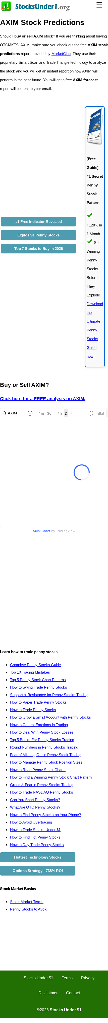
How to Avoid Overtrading (31, 822)
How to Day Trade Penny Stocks (37, 845)
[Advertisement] (54, 588)
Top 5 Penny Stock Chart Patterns (38, 680)
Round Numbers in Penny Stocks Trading (44, 747)
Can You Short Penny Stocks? (35, 800)
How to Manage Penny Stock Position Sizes (46, 762)
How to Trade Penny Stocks (33, 710)
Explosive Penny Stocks (38, 235)
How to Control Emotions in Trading (39, 725)
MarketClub (61, 53)
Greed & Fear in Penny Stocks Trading (41, 785)
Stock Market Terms (26, 902)
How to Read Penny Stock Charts (38, 770)
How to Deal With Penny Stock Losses (42, 732)
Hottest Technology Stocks (37, 857)
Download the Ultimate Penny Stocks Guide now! (95, 330)
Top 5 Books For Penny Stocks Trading (42, 740)
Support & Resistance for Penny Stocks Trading (49, 695)
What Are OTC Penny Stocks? (35, 807)
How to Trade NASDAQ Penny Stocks (41, 792)
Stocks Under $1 (38, 978)
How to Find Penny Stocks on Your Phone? (45, 815)
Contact (73, 993)
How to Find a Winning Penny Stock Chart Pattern (51, 777)
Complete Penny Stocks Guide (35, 665)
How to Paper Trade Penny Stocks (38, 702)
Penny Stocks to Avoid (28, 909)
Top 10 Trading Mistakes (30, 672)
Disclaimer (48, 993)
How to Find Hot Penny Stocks (35, 837)
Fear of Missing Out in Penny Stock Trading (45, 755)
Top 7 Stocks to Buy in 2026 (38, 248)
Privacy (87, 978)
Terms (67, 978)
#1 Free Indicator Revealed (38, 221)
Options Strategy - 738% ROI (38, 871)
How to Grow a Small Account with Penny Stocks (50, 717)
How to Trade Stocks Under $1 (35, 830)
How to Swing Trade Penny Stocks (38, 687)
